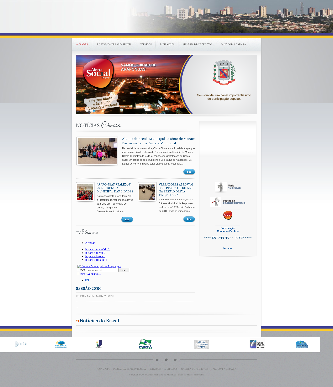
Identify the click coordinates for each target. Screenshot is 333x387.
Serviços (146, 44)
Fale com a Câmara (233, 44)
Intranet (227, 248)
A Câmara (82, 44)
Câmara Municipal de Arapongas (161, 374)
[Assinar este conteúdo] (77, 321)
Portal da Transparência (114, 44)
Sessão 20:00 (89, 288)
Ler (189, 171)
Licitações (167, 44)
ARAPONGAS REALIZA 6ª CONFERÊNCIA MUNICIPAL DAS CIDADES (115, 188)
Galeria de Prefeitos (197, 44)
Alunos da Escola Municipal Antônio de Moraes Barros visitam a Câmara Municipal (158, 141)
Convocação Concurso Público (228, 230)
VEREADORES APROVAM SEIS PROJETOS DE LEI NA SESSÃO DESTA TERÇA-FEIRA (176, 190)
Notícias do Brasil (99, 321)
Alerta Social (166, 84)
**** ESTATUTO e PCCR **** (228, 238)
